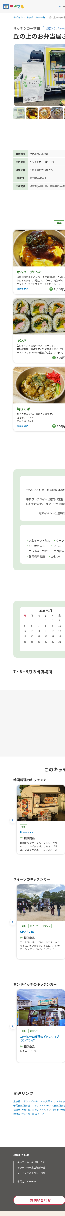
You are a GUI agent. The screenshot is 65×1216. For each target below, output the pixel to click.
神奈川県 (34, 153)
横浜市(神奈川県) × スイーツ (28, 1113)
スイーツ (34, 926)
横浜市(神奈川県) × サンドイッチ (31, 1109)
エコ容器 (59, 551)
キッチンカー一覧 (35, 17)
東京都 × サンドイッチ (25, 1101)
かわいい (56, 556)
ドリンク (46, 926)
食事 (59, 223)
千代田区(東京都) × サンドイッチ (31, 1105)
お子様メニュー (38, 546)
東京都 (44, 153)
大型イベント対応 (39, 540)
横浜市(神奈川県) (39, 186)
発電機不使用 (37, 556)
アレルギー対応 (38, 551)
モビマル (18, 17)
